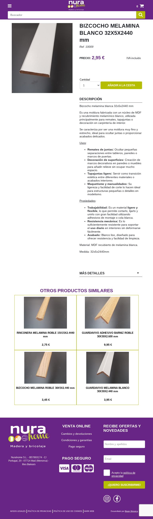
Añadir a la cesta (121, 85)
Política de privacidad (39, 511)
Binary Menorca (131, 511)
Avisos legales (18, 511)
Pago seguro (77, 446)
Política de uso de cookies (68, 511)
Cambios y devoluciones (76, 433)
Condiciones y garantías (76, 440)
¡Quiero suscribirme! (124, 484)
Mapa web (89, 511)
